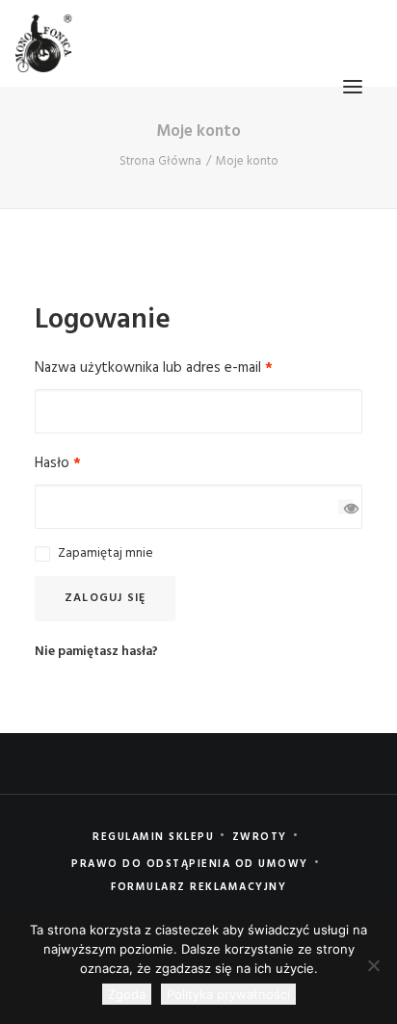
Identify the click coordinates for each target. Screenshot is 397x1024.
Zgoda (127, 994)
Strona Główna (160, 161)
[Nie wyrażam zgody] (373, 965)
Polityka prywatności (228, 994)
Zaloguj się (105, 598)
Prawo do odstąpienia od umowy (189, 864)
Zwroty (259, 837)
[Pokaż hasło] (345, 507)
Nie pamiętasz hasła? (96, 652)
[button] (352, 86)
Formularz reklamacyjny (198, 887)
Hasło (58, 463)
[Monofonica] (43, 43)
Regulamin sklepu (153, 837)
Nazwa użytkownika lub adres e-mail (154, 368)
